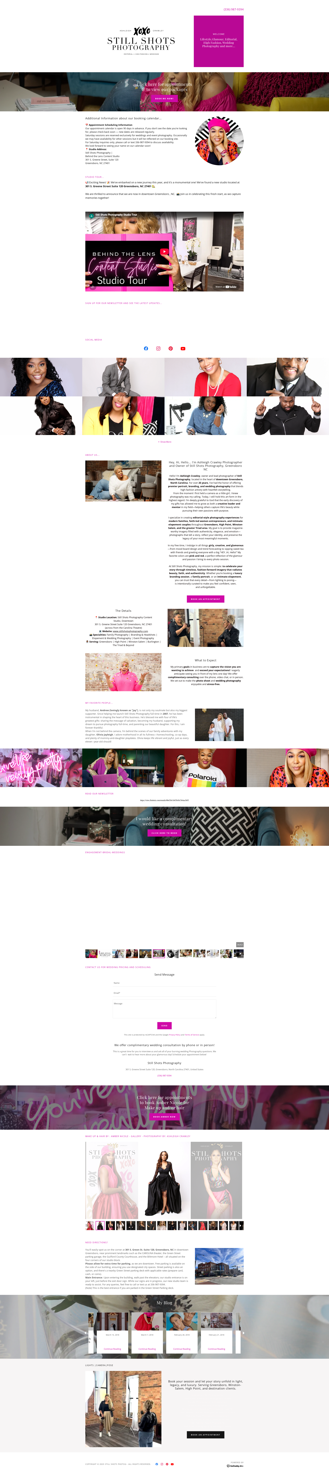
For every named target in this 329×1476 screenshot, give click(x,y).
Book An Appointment (205, 599)
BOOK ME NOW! (164, 98)
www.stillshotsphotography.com (130, 631)
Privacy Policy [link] (174, 1035)
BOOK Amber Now (164, 1117)
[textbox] (164, 982)
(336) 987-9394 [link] (234, 9)
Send (164, 1025)
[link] (146, 349)
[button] (164, 441)
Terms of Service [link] (192, 1035)
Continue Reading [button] (112, 1349)
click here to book (164, 833)
